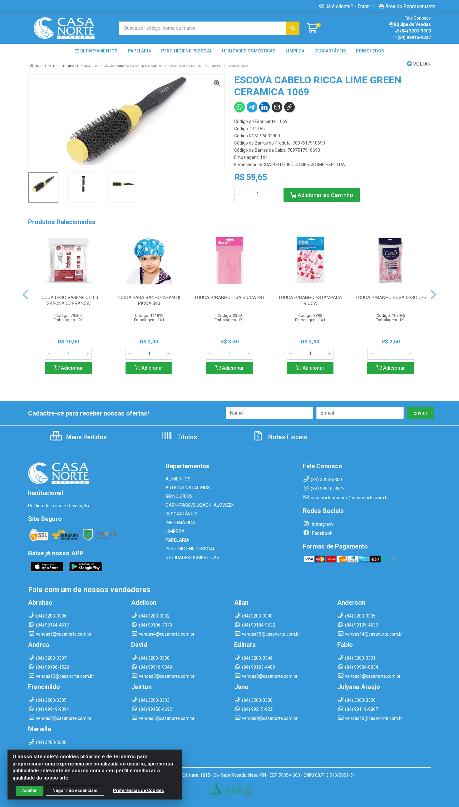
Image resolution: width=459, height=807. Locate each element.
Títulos (186, 437)
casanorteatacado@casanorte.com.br (350, 497)
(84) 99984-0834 (361, 667)
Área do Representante (410, 6)
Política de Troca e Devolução (58, 506)
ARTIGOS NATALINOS (187, 487)
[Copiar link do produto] (289, 107)
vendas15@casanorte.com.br (271, 634)
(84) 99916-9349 (155, 667)
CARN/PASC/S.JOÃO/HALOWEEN (199, 505)
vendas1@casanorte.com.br (373, 676)
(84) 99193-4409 (258, 667)
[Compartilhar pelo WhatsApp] (239, 107)
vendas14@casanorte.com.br (374, 634)
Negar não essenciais (74, 790)
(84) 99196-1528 (52, 667)
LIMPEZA (175, 531)
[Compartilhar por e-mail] (277, 107)
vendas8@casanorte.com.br (270, 676)
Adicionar (71, 368)
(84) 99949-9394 (52, 709)
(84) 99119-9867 (361, 709)
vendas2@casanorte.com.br (63, 718)
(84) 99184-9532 (258, 624)
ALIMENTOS (177, 479)
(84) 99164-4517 (52, 624)
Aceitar (29, 790)
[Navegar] (25, 294)
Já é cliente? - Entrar (347, 6)
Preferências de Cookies (138, 790)
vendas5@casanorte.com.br (63, 634)
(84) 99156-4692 (155, 709)
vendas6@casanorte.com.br (167, 718)
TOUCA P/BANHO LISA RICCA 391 (229, 297)
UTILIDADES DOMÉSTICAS (192, 557)
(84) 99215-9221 (258, 709)
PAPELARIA (177, 540)
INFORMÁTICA (180, 522)
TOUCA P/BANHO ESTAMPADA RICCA (310, 300)
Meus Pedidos (86, 437)
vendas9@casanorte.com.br (270, 718)
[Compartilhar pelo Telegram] (252, 107)
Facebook (321, 533)
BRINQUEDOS (179, 496)
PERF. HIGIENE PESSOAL (190, 549)
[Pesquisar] (292, 28)
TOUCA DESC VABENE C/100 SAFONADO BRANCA (68, 300)
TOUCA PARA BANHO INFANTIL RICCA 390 (148, 300)
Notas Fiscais (287, 437)
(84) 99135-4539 (361, 624)
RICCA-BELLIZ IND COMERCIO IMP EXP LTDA (302, 164)
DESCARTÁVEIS (181, 514)
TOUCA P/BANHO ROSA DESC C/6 (390, 297)
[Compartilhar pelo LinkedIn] (264, 107)
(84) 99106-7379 (155, 624)
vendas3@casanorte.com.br (167, 676)
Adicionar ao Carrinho (324, 195)
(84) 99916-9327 (414, 37)
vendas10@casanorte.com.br (374, 718)
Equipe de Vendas (412, 24)
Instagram (322, 524)
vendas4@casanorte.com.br (167, 634)
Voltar (421, 64)
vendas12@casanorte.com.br (65, 676)
